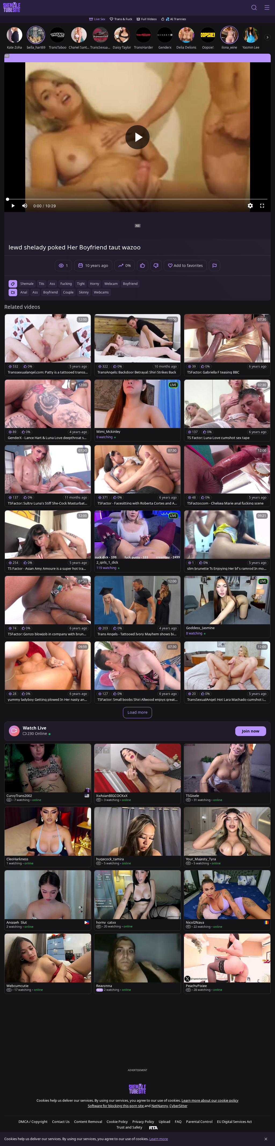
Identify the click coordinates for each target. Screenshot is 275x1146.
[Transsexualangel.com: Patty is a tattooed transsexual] (48, 345)
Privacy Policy (143, 1121)
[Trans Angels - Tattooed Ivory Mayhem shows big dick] (137, 607)
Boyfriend (50, 292)
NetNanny (159, 1105)
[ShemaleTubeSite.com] (11, 7)
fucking (66, 283)
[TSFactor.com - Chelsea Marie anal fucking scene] (227, 476)
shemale (27, 283)
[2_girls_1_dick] (137, 541)
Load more (137, 712)
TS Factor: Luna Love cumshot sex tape (218, 438)
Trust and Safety (129, 1127)
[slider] (137, 199)
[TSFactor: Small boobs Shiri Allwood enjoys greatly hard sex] (137, 672)
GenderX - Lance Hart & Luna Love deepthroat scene (47, 438)
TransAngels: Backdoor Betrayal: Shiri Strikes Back (136, 372)
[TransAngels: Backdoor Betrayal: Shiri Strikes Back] (137, 345)
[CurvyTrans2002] (48, 774)
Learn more (158, 1138)
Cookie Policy (117, 1121)
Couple (68, 292)
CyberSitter (178, 1105)
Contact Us (61, 1121)
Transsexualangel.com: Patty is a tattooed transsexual (47, 372)
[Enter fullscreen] (262, 205)
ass (52, 283)
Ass (35, 292)
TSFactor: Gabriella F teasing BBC (213, 372)
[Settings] (250, 205)
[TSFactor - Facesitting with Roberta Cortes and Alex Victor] (137, 476)
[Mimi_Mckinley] (137, 410)
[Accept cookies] (266, 1139)
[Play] (137, 137)
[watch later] (11, 320)
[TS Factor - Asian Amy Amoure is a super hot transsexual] (48, 541)
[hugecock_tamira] (137, 837)
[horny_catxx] (137, 900)
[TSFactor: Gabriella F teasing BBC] (227, 345)
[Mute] (24, 205)
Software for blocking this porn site (116, 1105)
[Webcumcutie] (48, 964)
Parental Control (199, 1121)
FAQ (178, 1121)
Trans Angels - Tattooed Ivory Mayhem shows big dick (136, 634)
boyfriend (130, 283)
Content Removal (88, 1121)
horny (94, 283)
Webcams (101, 292)
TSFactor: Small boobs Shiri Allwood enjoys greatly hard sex (137, 699)
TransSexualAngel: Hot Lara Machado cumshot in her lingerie (226, 699)
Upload (164, 1121)
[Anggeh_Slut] (48, 900)
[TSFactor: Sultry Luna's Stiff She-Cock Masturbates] (48, 476)
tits (41, 283)
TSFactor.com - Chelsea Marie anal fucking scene (225, 503)
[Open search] (254, 7)
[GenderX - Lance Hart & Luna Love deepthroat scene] (48, 410)
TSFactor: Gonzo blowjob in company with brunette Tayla (47, 634)
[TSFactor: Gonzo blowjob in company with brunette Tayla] (48, 607)
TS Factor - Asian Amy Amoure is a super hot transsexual (47, 568)
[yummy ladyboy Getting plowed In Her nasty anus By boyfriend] (48, 672)
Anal (23, 292)
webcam (111, 283)
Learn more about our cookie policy (210, 1100)
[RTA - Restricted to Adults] (153, 1127)
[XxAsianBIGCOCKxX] (137, 774)
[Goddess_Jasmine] (227, 607)
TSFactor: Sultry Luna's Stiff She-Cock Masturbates (47, 503)
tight (81, 283)
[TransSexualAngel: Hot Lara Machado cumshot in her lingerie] (227, 672)
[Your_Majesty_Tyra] (227, 837)
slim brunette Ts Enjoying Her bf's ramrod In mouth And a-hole (227, 568)
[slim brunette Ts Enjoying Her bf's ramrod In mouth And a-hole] (227, 541)
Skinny (84, 292)
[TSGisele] (227, 774)
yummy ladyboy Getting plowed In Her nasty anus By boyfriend (47, 699)
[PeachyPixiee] (227, 964)
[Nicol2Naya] (227, 900)
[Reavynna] (137, 964)
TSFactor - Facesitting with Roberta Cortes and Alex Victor (137, 503)
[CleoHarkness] (48, 837)
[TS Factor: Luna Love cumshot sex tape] (227, 410)
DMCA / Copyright (33, 1121)
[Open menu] (267, 7)
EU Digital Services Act (234, 1121)
